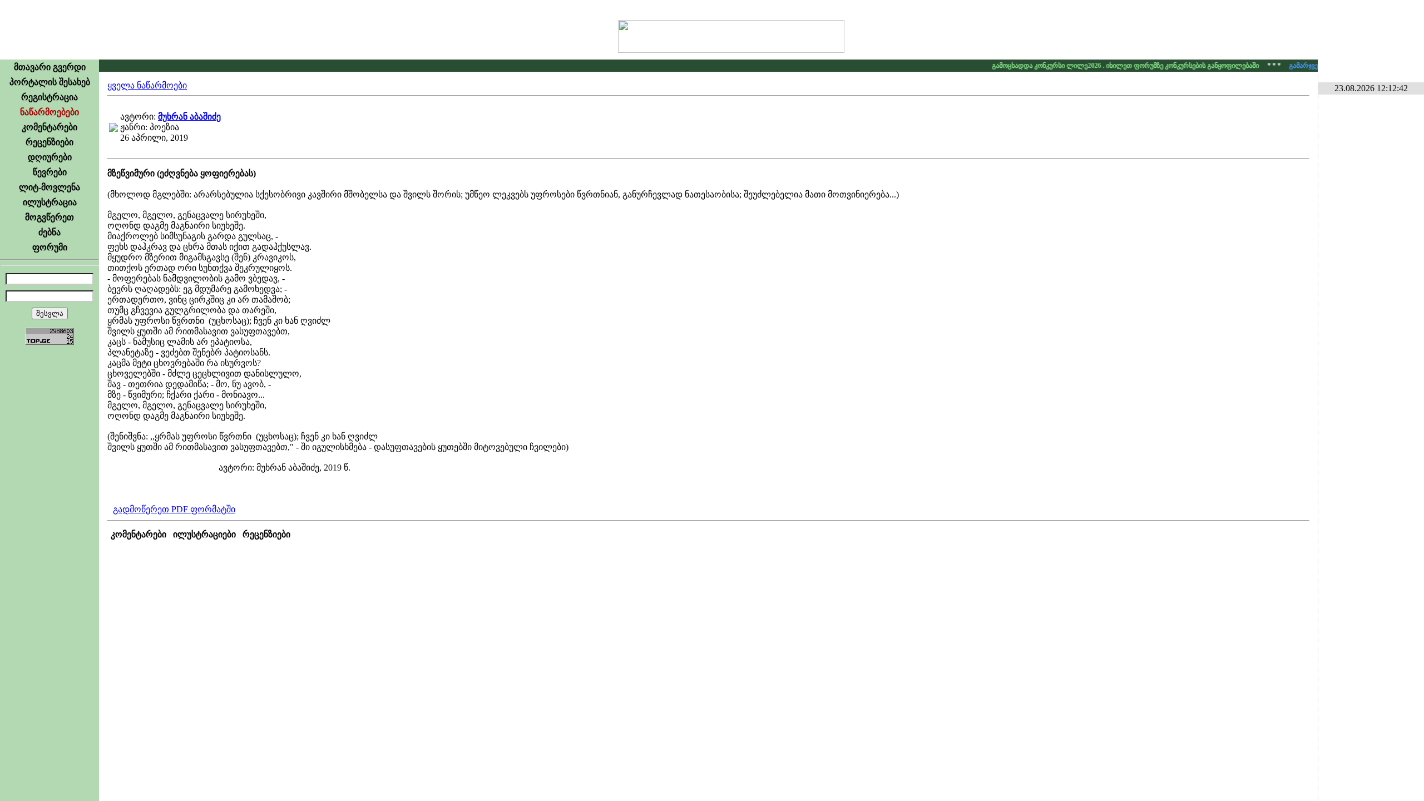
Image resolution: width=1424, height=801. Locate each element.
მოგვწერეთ (49, 217)
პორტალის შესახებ (49, 82)
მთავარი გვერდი (50, 67)
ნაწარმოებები (49, 112)
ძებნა (49, 232)
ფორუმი (49, 247)
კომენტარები (49, 127)
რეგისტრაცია (49, 97)
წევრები (50, 172)
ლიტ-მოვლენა (49, 187)
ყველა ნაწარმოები (147, 85)
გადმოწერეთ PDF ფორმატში (174, 509)
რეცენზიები (49, 142)
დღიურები (50, 157)
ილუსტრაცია (50, 202)
